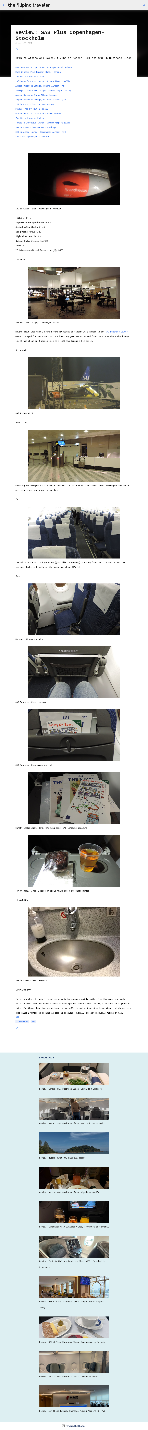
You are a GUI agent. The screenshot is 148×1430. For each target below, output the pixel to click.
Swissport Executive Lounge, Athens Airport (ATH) (43, 90)
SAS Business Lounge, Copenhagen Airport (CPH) (41, 132)
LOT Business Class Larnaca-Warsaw (34, 104)
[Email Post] (17, 1018)
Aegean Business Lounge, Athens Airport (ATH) (40, 86)
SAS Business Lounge (117, 332)
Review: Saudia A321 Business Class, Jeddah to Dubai (68, 1376)
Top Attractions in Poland (29, 118)
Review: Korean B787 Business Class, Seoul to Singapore (70, 1089)
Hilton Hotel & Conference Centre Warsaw (38, 114)
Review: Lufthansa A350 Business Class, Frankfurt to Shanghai (74, 1227)
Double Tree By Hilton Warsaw (31, 109)
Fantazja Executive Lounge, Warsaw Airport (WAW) (42, 123)
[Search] (144, 5)
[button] (17, 49)
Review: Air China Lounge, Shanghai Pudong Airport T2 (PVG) (72, 1411)
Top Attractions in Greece (29, 77)
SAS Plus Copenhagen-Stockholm (32, 137)
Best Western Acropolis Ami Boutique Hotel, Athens (43, 67)
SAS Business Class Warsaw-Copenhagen (36, 127)
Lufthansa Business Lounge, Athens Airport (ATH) (42, 81)
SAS (33, 1021)
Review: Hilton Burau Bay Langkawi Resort (62, 1158)
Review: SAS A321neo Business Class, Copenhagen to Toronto (72, 1342)
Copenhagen (22, 1021)
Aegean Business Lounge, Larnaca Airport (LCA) (41, 100)
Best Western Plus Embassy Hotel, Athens (38, 72)
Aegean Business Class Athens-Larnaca (36, 95)
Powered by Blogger (75, 1426)
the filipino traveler (29, 5)
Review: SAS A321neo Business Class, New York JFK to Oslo (71, 1123)
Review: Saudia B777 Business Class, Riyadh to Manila (69, 1192)
